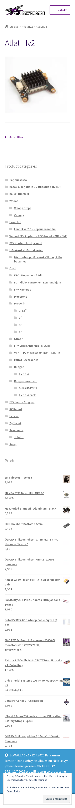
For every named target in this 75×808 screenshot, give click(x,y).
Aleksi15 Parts (28, 388)
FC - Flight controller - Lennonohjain (37, 282)
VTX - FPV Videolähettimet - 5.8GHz (37, 353)
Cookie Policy (13, 791)
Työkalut (15, 423)
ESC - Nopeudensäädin (28, 275)
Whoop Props (22, 208)
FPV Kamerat (22, 289)
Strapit (19, 339)
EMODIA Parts (27, 395)
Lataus (14, 416)
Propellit (19, 303)
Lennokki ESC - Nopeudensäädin (35, 229)
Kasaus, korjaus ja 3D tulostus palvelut (35, 187)
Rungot (19, 367)
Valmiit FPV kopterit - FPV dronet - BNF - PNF (38, 236)
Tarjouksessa (18, 180)
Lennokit (15, 222)
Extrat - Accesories (26, 360)
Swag (12, 444)
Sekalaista (16, 430)
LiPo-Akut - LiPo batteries (26, 250)
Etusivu (14, 26)
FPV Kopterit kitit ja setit (25, 243)
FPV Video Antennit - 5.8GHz (32, 346)
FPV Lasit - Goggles (21, 402)
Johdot (19, 437)
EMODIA (24, 374)
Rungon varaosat (25, 381)
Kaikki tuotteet (19, 194)
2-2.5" (23, 310)
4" (20, 325)
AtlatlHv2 (27, 26)
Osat (12, 268)
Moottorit (20, 296)
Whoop (13, 201)
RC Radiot (15, 409)
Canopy (19, 215)
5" (20, 332)
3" (20, 317)
